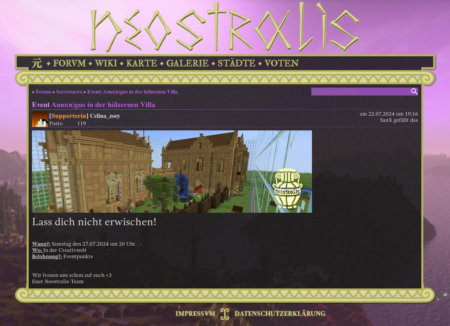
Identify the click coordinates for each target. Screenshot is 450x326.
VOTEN (282, 63)
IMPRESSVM (195, 314)
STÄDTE (237, 63)
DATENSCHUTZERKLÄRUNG (280, 314)
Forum (43, 91)
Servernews (69, 91)
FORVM (69, 63)
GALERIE (187, 63)
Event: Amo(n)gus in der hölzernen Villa (132, 91)
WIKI (106, 63)
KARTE (141, 63)
